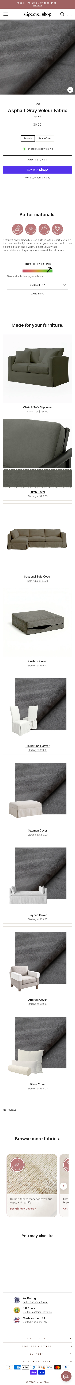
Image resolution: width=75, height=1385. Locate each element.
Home (37, 104)
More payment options (37, 177)
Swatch (28, 138)
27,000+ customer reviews (37, 1312)
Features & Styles (36, 1346)
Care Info (37, 293)
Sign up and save (37, 1361)
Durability (37, 285)
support (36, 1354)
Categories (36, 1338)
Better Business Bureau (35, 1302)
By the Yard (45, 138)
